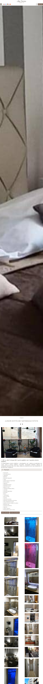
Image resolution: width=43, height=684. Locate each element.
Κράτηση (40, 4)
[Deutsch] (7, 4)
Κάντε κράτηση (5, 512)
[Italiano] (3, 4)
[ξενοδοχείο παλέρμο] (21, 1)
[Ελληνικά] (6, 4)
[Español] (10, 4)
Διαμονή (21, 417)
